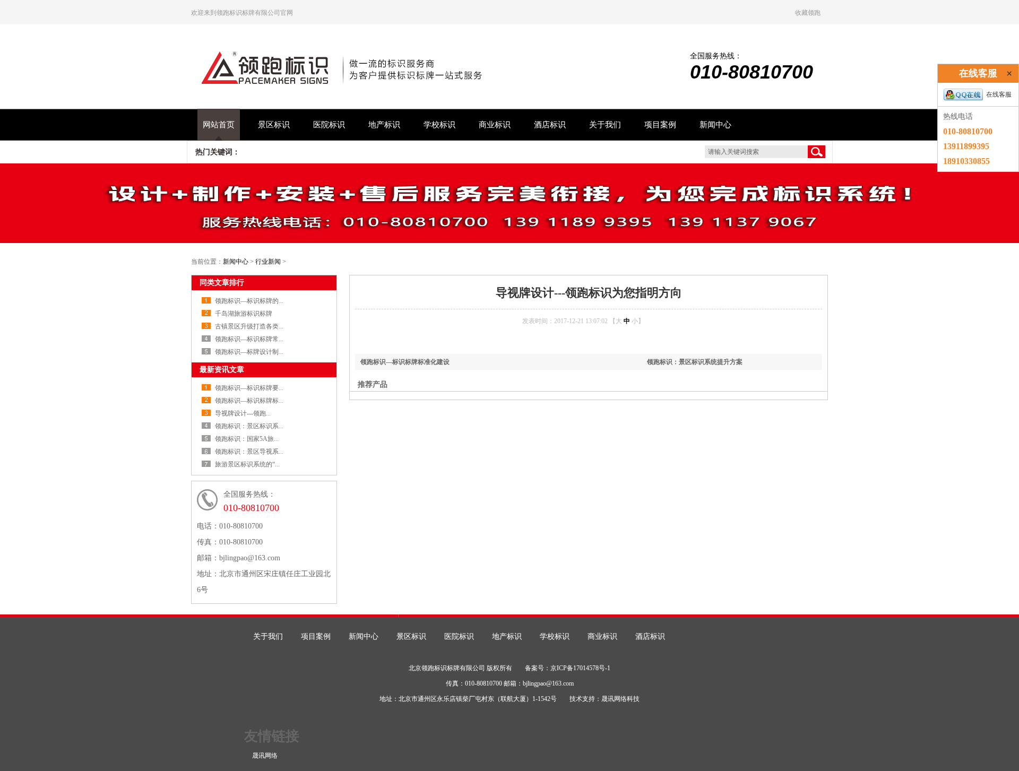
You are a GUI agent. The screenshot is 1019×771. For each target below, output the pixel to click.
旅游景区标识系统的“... (247, 464)
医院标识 (329, 124)
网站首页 (219, 124)
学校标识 (439, 124)
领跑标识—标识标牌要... (249, 388)
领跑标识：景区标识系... (249, 426)
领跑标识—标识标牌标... (249, 400)
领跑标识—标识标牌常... (249, 339)
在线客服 (999, 94)
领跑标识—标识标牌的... (249, 301)
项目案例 (660, 124)
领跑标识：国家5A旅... (247, 439)
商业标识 (495, 124)
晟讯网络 (265, 755)
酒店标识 (550, 124)
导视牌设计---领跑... (243, 413)
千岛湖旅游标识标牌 (243, 313)
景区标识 (274, 124)
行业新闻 (268, 261)
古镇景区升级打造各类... (249, 326)
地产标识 (384, 124)
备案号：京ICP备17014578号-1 (567, 668)
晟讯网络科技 (620, 699)
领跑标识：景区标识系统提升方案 (694, 362)
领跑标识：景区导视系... (249, 451)
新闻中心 (715, 124)
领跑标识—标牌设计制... (249, 352)
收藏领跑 (808, 12)
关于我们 (605, 124)
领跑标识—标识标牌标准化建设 (405, 362)
